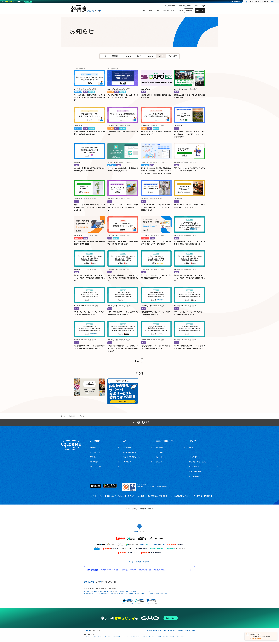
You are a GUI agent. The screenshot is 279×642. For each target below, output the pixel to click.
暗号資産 (165, 637)
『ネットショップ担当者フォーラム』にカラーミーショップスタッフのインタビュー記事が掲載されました (122, 348)
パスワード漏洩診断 (119, 591)
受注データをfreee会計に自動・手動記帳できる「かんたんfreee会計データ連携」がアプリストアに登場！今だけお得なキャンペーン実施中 (156, 170)
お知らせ (197, 6)
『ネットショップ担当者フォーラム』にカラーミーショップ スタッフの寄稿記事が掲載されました (89, 278)
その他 (182, 637)
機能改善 (115, 56)
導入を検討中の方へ (171, 6)
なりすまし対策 (149, 593)
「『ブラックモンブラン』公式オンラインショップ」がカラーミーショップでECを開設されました (122, 207)
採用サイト (146, 562)
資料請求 (189, 11)
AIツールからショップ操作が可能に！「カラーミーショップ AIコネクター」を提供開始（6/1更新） (89, 97)
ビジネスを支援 (116, 637)
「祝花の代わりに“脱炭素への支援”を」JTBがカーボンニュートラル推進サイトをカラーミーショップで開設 (189, 134)
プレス (161, 56)
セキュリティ (125, 637)
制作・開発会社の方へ (185, 6)
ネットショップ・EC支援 (104, 637)
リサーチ (145, 637)
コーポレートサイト (135, 562)
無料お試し (200, 11)
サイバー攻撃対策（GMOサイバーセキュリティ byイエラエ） (109, 593)
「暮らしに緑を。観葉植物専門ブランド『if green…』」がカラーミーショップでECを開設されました (89, 207)
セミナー (140, 56)
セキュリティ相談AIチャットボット (146, 591)
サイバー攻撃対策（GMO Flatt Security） (134, 593)
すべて (104, 56)
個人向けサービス (174, 637)
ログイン (180, 11)
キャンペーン (127, 56)
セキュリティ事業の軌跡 (161, 593)
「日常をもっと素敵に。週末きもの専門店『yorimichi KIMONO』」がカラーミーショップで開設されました (156, 207)
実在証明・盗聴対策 (88, 593)
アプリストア (172, 56)
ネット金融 (158, 637)
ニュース (151, 56)
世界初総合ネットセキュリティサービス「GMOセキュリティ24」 (98, 591)
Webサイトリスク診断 (131, 591)
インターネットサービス (90, 637)
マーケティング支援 (136, 637)
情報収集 (151, 637)
